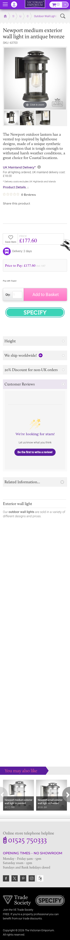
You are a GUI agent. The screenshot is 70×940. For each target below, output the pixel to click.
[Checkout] (65, 5)
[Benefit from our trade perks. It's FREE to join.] (17, 900)
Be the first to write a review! (35, 452)
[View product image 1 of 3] (11, 118)
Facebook (6, 878)
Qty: (7, 294)
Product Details (14, 187)
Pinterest (23, 878)
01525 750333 (27, 840)
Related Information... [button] (22, 482)
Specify (50, 901)
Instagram (32, 878)
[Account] (16, 4)
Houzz (40, 878)
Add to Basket (45, 294)
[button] (35, 341)
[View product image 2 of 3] (27, 118)
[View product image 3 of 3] (43, 118)
